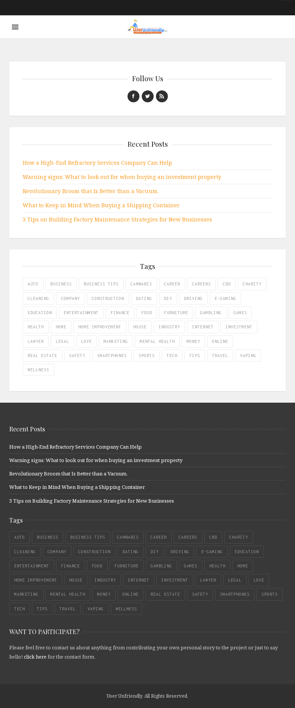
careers (201, 284)
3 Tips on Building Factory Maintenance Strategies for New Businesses (117, 219)
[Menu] (15, 27)
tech (172, 355)
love (86, 341)
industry (169, 326)
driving (193, 298)
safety (77, 355)
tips (194, 355)
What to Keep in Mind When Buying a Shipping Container (101, 205)
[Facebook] (133, 96)
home (61, 326)
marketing (116, 341)
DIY (168, 298)
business (61, 284)
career (172, 284)
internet (203, 326)
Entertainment (81, 312)
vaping (248, 355)
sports (147, 355)
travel (220, 355)
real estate (42, 355)
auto (33, 284)
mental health (157, 341)
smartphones (112, 355)
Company (70, 298)
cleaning (38, 298)
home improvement (99, 326)
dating (144, 298)
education (40, 312)
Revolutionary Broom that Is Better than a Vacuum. (91, 191)
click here (35, 656)
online (220, 341)
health (36, 326)
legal (62, 341)
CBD (227, 284)
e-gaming (225, 298)
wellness (38, 369)
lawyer (36, 341)
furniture (176, 312)
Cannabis (141, 284)
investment (238, 326)
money (193, 341)
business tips (101, 284)
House (140, 326)
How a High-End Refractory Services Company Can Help (97, 162)
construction (108, 298)
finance (120, 312)
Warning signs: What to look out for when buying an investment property (122, 176)
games (240, 312)
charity (252, 284)
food (146, 312)
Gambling (211, 312)
